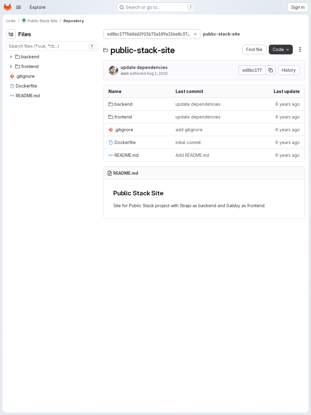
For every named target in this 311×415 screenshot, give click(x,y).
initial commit (188, 142)
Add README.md (192, 155)
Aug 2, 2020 (157, 73)
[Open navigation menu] (18, 7)
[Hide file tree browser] (11, 34)
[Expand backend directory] (11, 56)
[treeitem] (52, 57)
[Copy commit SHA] (270, 70)
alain (125, 73)
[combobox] (51, 46)
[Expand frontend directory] (11, 66)
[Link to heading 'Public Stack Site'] (166, 193)
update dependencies (144, 67)
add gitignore (189, 129)
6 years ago (287, 104)
